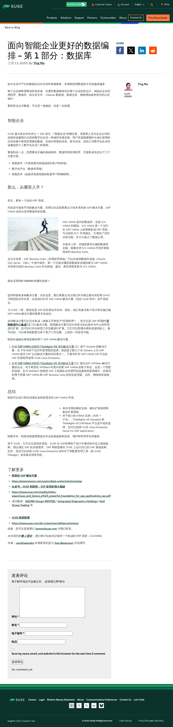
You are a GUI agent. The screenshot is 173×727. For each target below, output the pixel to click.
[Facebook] (79, 705)
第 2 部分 (26, 536)
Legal (41, 699)
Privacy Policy (144, 721)
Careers (32, 699)
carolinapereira (25, 543)
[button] (120, 50)
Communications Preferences (101, 699)
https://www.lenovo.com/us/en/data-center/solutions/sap (47, 481)
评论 (15, 616)
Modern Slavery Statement (61, 699)
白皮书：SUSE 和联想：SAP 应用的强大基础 (38, 486)
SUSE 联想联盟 (21, 517)
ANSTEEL (50, 501)
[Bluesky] (101, 705)
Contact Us (136, 17)
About (80, 699)
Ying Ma (39, 63)
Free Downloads (158, 17)
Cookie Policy (158, 721)
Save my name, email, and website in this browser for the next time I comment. (59, 653)
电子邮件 (18, 633)
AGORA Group (34, 501)
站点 (14, 641)
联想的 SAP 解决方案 (24, 475)
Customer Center (103, 4)
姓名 (15, 625)
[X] (86, 705)
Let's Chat (139, 699)
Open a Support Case (25, 721)
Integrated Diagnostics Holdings (78, 501)
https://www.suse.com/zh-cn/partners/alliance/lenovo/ (45, 523)
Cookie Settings (125, 721)
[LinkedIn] (93, 705)
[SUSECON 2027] (76, 4)
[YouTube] (71, 705)
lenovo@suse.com (46, 528)
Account (125, 4)
